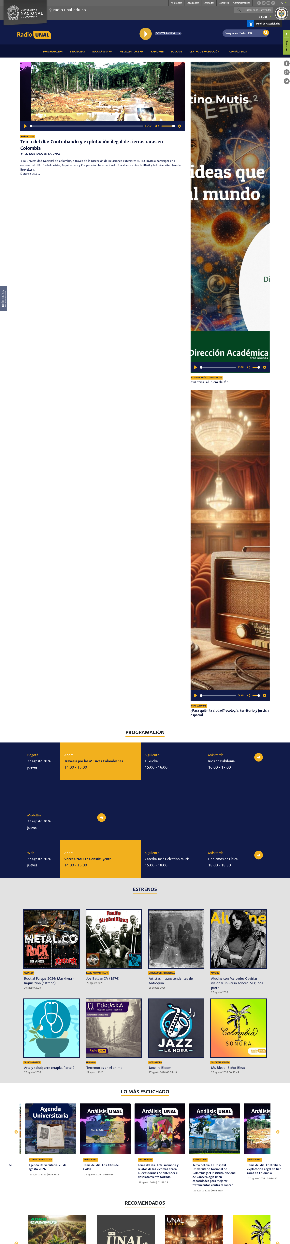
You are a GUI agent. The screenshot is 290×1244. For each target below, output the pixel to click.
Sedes (263, 16)
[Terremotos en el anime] (114, 1028)
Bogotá (32, 755)
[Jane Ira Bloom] (176, 1028)
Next (275, 1130)
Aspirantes (176, 3)
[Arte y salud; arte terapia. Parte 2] (51, 1028)
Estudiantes (192, 3)
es (281, 3)
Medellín (34, 815)
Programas (78, 51)
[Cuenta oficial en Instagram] (273, 3)
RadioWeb (158, 51)
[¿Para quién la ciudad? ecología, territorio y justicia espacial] (230, 545)
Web (30, 853)
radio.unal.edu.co (69, 10)
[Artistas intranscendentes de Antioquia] (176, 939)
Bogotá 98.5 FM (103, 51)
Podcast (177, 51)
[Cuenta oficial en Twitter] (264, 3)
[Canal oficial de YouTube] (268, 3)
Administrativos (241, 3)
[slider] (86, 126)
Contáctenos (238, 51)
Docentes (224, 3)
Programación (53, 51)
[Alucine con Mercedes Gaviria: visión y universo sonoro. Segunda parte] (238, 939)
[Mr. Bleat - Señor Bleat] (238, 1028)
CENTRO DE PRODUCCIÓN (205, 51)
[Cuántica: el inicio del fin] (230, 217)
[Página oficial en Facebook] (259, 3)
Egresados (208, 3)
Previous (14, 1130)
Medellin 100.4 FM (132, 51)
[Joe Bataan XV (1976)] (114, 939)
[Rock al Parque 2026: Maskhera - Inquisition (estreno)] (51, 939)
